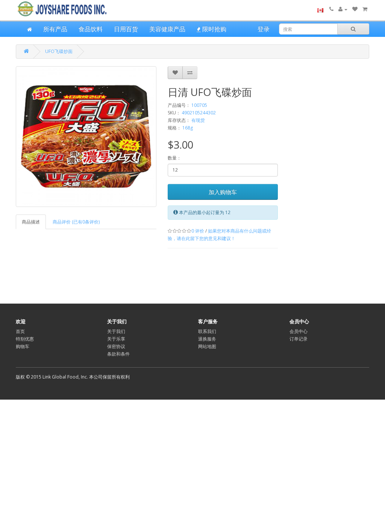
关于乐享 (116, 339)
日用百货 (126, 29)
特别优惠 (25, 339)
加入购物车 (223, 192)
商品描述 (31, 222)
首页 (20, 331)
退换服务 (207, 339)
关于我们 (116, 331)
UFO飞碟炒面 (59, 51)
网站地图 (207, 346)
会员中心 (299, 331)
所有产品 (55, 29)
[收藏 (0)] (355, 9)
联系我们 (207, 331)
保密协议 (116, 346)
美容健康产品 (167, 29)
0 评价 (197, 231)
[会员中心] (342, 9)
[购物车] (364, 9)
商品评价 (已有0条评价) (76, 222)
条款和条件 (118, 354)
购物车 (22, 346)
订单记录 (299, 339)
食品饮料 (91, 29)
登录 (264, 29)
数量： (174, 158)
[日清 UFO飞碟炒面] (86, 136)
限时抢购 (213, 29)
